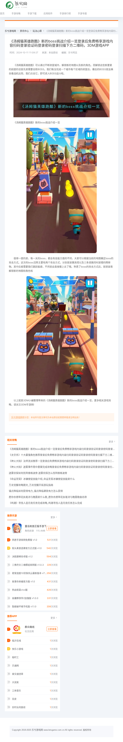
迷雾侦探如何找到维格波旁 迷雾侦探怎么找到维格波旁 (38, 472)
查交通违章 (17, 673)
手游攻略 (16, 13)
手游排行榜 (65, 13)
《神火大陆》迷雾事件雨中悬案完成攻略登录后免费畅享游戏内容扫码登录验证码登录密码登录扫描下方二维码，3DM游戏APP (62, 466)
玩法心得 (37, 30)
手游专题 (82, 13)
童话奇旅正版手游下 (35, 526)
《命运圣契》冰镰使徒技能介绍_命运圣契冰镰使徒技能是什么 (42, 478)
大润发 (15, 682)
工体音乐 (16, 690)
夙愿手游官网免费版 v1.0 (24, 539)
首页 (2, 13)
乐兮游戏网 (10, 30)
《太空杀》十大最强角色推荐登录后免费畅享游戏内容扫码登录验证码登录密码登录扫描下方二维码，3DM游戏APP (62, 454)
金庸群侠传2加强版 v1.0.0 (25, 598)
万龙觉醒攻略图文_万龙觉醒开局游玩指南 (31, 484)
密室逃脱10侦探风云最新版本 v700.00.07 (29, 573)
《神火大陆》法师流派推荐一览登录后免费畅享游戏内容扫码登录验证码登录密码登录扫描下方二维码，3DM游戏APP (62, 460)
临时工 (15, 657)
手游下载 (32, 13)
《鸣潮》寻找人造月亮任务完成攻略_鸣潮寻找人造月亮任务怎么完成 (45, 502)
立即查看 (52, 528)
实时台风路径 (18, 707)
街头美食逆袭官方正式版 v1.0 (27, 548)
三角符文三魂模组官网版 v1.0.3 (28, 564)
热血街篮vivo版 (20, 589)
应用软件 (48, 13)
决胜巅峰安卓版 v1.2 (22, 556)
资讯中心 (24, 30)
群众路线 (29, 626)
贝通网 (15, 665)
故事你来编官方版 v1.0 (23, 581)
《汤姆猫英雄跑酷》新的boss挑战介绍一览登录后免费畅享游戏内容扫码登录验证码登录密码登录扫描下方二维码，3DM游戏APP (62, 448)
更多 (111, 441)
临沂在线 (16, 640)
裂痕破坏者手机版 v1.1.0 (24, 606)
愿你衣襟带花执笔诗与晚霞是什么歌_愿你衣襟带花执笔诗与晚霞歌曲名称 (48, 497)
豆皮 (14, 698)
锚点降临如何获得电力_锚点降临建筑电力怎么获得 (36, 490)
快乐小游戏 (17, 648)
